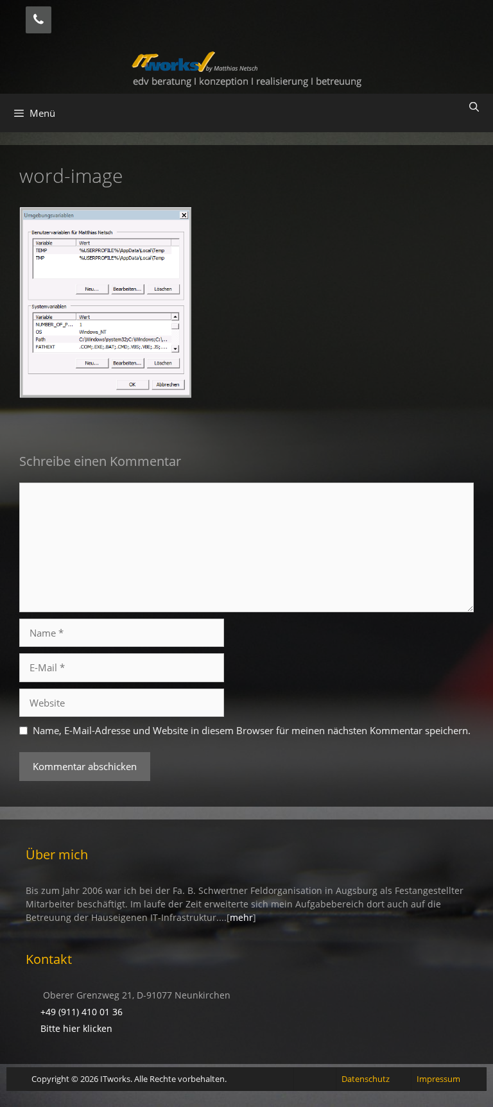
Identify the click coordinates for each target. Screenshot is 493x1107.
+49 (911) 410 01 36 (81, 1012)
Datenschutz (366, 1079)
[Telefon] (38, 19)
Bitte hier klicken (76, 1028)
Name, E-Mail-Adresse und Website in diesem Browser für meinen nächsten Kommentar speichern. (252, 730)
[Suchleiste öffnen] (474, 106)
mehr (241, 917)
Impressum (438, 1079)
